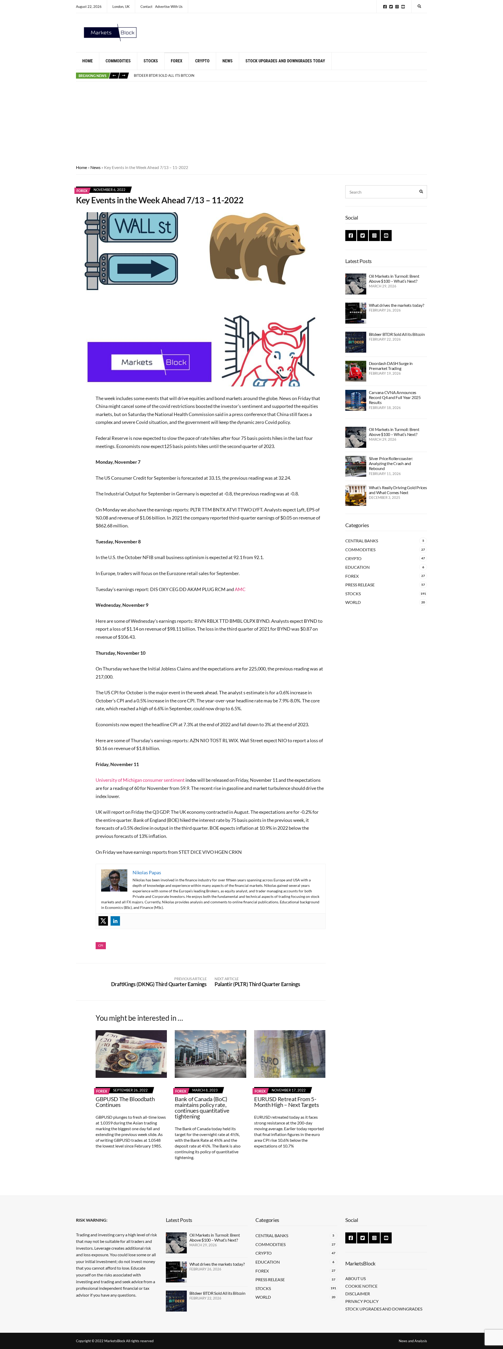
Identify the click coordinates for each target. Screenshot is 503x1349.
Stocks (151, 60)
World (353, 602)
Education (357, 567)
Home (87, 60)
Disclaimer (357, 1293)
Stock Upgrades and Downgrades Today (285, 60)
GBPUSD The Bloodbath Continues (125, 1101)
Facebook (385, 7)
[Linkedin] (115, 921)
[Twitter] (103, 921)
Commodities (118, 60)
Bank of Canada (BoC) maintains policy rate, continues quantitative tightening (202, 1107)
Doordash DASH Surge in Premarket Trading (391, 366)
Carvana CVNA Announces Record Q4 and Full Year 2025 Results (395, 397)
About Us (355, 1278)
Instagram (397, 7)
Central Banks (361, 540)
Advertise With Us (169, 6)
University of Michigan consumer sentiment (140, 780)
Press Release (360, 584)
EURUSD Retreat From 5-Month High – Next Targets (286, 1101)
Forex (176, 60)
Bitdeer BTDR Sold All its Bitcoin (164, 75)
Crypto (202, 60)
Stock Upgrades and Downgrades (383, 1308)
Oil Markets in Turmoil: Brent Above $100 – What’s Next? (394, 278)
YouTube (403, 7)
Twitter (391, 7)
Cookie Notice (361, 1286)
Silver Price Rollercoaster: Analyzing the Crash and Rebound (391, 463)
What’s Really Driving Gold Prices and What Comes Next (398, 490)
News (227, 60)
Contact (146, 6)
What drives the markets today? (396, 305)
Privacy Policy (362, 1301)
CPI (100, 945)
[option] (280, 76)
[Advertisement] (251, 120)
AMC (240, 589)
